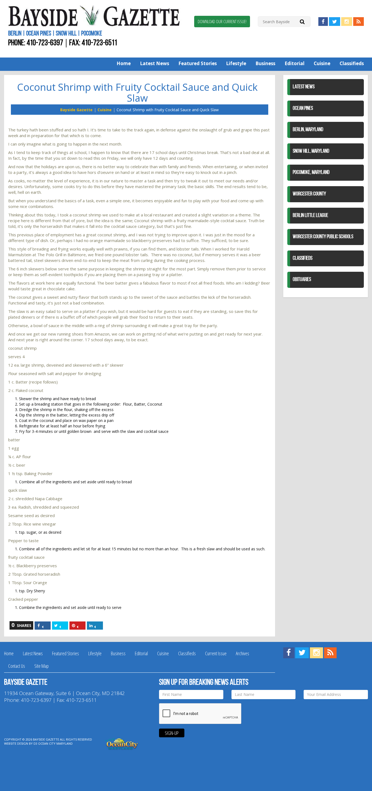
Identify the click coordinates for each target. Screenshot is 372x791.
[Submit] (302, 21)
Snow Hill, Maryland (311, 151)
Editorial (294, 63)
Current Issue (216, 653)
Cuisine (322, 63)
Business (265, 63)
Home (124, 63)
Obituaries (302, 279)
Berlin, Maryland (308, 129)
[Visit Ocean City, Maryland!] (122, 743)
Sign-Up (172, 733)
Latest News (154, 63)
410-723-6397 (45, 43)
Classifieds (352, 63)
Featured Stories (197, 63)
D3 (35, 743)
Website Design (16, 743)
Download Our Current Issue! (222, 22)
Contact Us (16, 666)
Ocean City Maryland (55, 743)
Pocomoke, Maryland (311, 172)
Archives (242, 653)
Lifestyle (236, 63)
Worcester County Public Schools (323, 237)
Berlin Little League (310, 215)
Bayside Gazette (76, 109)
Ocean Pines (303, 108)
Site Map (41, 666)
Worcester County (309, 194)
